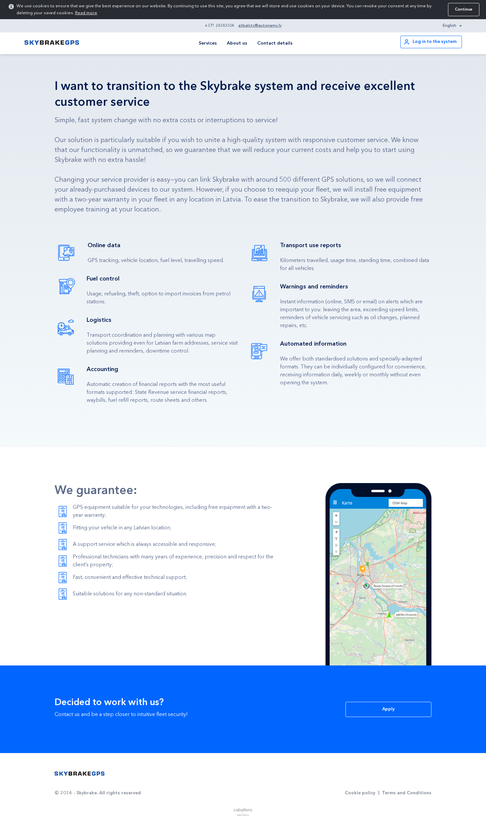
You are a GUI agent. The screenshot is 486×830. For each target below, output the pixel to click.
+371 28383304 (219, 26)
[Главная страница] (79, 773)
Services (208, 43)
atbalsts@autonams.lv (260, 26)
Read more (86, 13)
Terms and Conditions (406, 793)
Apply (388, 709)
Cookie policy (360, 793)
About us (237, 43)
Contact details (275, 43)
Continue (463, 10)
